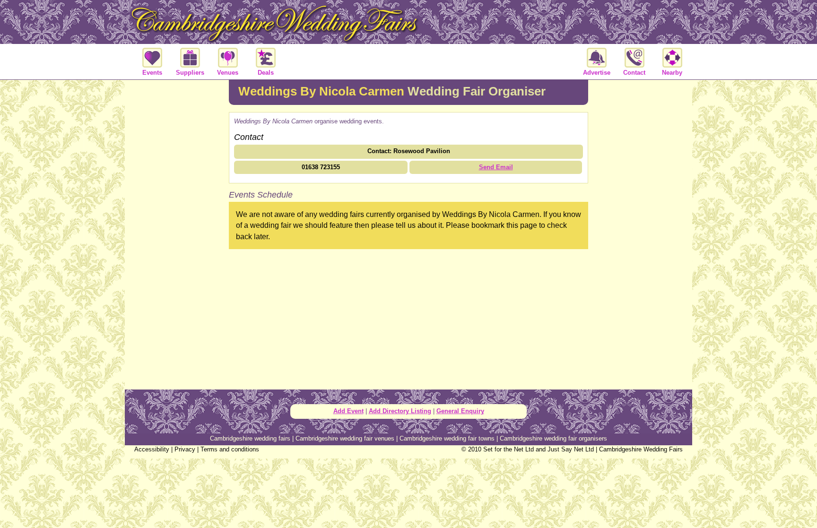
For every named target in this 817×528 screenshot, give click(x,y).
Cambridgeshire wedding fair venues (345, 438)
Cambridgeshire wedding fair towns (447, 438)
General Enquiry (460, 411)
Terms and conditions (229, 449)
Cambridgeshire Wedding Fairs (641, 449)
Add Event (348, 411)
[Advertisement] (177, 233)
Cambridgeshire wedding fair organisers (553, 438)
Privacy (184, 449)
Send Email (496, 167)
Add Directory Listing (400, 411)
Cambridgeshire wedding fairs (250, 438)
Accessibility (151, 449)
